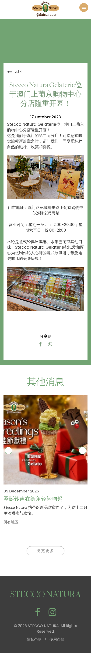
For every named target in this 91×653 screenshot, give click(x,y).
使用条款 (56, 639)
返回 (18, 71)
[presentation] (8, 450)
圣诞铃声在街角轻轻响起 (33, 499)
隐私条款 (34, 639)
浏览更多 (45, 551)
